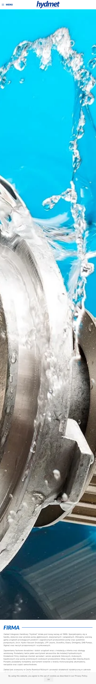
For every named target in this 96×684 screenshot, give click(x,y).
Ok (48, 679)
